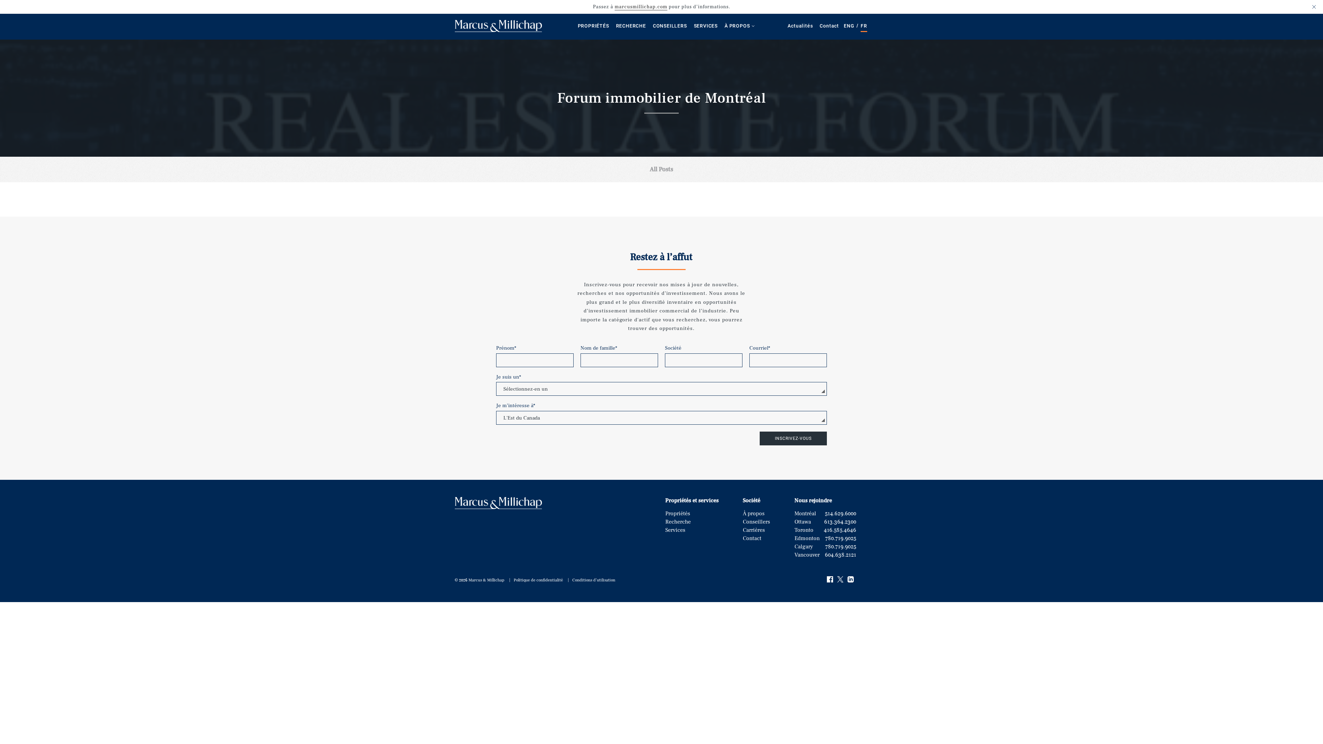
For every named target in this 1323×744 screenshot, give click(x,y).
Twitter (840, 579)
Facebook (830, 579)
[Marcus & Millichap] (498, 30)
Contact (829, 26)
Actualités (800, 26)
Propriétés (593, 26)
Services (706, 26)
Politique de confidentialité (538, 580)
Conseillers (670, 26)
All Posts (661, 169)
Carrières (754, 530)
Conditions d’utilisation (593, 580)
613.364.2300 (840, 521)
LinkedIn (851, 579)
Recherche (631, 26)
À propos (737, 26)
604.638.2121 (840, 554)
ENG (849, 26)
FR (864, 26)
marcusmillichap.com (641, 7)
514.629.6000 (840, 513)
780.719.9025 (840, 538)
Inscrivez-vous (793, 438)
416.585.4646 (840, 530)
